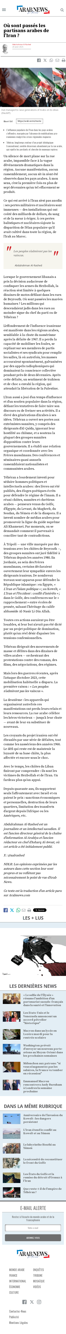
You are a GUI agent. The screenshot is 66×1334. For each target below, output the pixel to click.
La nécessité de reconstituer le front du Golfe (42, 1161)
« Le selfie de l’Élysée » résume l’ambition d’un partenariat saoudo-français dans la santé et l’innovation (43, 1000)
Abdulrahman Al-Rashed (21, 44)
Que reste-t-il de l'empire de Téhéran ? (42, 1190)
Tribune (37, 1275)
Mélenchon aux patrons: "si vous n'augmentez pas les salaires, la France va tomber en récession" (43, 1068)
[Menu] (4, 10)
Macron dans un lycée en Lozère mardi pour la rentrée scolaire (40, 1034)
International (17, 1281)
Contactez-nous (17, 1311)
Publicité (14, 1317)
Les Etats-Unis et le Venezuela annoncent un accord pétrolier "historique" (40, 1018)
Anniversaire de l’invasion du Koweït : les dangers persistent (43, 1118)
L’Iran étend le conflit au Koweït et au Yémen (39, 1131)
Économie (14, 1287)
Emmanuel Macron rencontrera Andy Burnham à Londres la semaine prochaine (42, 1086)
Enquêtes (38, 1270)
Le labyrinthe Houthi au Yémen (39, 1146)
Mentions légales (18, 1323)
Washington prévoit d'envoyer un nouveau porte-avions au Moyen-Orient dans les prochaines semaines (43, 1051)
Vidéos (37, 1287)
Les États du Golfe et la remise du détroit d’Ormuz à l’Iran (42, 1177)
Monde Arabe (16, 1270)
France (13, 1275)
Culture (14, 1292)
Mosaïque (39, 1281)
